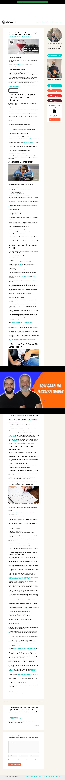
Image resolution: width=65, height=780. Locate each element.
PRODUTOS (40, 776)
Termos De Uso (58, 776)
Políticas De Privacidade (50, 776)
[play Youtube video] (32, 390)
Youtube (31, 776)
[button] (32, 2)
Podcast (35, 776)
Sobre (44, 776)
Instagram (27, 776)
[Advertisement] (32, 12)
